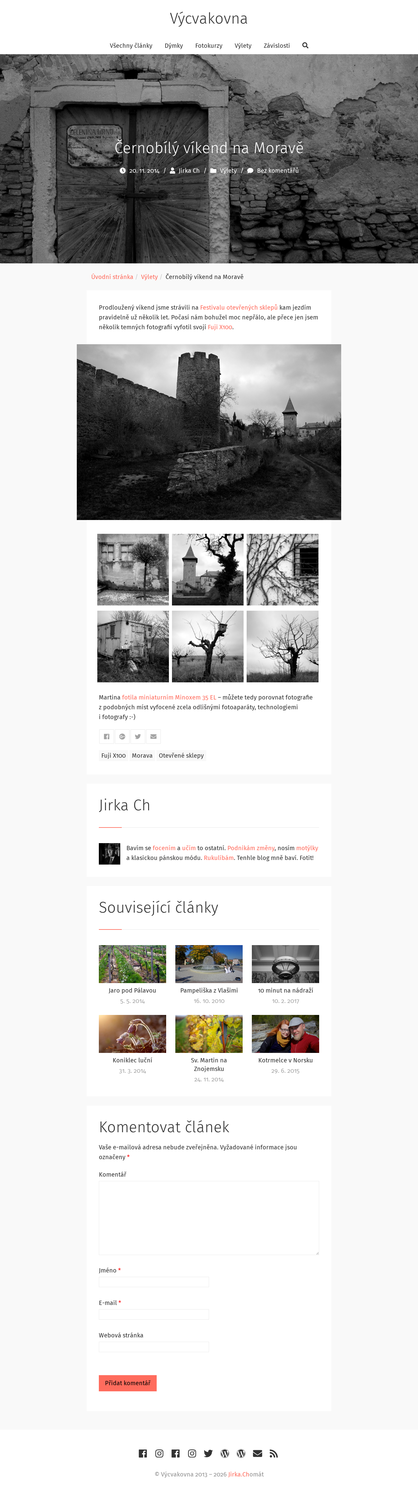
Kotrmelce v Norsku (285, 1060)
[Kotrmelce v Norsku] (285, 1034)
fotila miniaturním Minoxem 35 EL (169, 697)
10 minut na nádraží (285, 990)
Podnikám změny (250, 848)
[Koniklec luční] (132, 1034)
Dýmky (174, 45)
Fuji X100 (220, 327)
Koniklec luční (132, 1060)
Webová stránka (121, 1335)
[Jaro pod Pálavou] (132, 964)
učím (189, 848)
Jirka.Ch (238, 1474)
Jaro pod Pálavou (132, 990)
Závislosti (277, 45)
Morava (142, 755)
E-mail (110, 1302)
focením (164, 848)
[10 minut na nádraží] (285, 964)
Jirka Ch (189, 170)
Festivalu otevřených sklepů (239, 307)
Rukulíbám (219, 857)
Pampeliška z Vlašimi (209, 990)
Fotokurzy (208, 45)
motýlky (307, 848)
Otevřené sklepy (181, 755)
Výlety (243, 45)
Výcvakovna (209, 18)
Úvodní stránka (112, 277)
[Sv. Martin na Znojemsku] (209, 1034)
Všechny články (131, 45)
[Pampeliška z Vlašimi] (209, 964)
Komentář (112, 1174)
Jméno (110, 1270)
